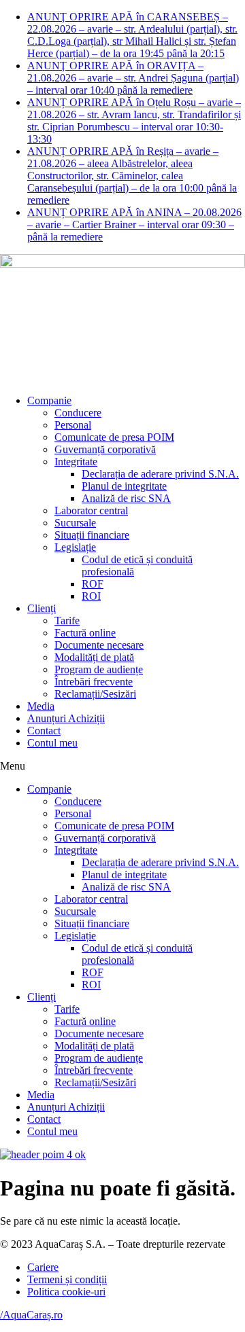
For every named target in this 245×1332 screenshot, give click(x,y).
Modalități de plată (94, 657)
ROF (92, 584)
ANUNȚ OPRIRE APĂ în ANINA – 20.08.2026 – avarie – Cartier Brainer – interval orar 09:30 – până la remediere (134, 224)
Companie (49, 400)
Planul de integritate (124, 486)
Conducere (77, 412)
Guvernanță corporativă (105, 449)
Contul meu (52, 743)
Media (40, 706)
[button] (122, 766)
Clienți (41, 608)
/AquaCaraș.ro (31, 1314)
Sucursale (75, 522)
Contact (44, 730)
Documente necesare (99, 645)
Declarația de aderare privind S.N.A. (160, 474)
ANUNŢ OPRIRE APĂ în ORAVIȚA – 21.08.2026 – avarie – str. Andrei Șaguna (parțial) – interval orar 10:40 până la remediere (133, 78)
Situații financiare (91, 535)
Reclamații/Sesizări (95, 694)
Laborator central (91, 510)
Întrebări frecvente (93, 681)
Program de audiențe (98, 669)
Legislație (75, 547)
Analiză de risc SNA (126, 498)
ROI (91, 596)
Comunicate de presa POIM (114, 437)
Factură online (85, 632)
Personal (72, 425)
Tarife (67, 620)
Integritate (75, 461)
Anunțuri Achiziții (66, 718)
